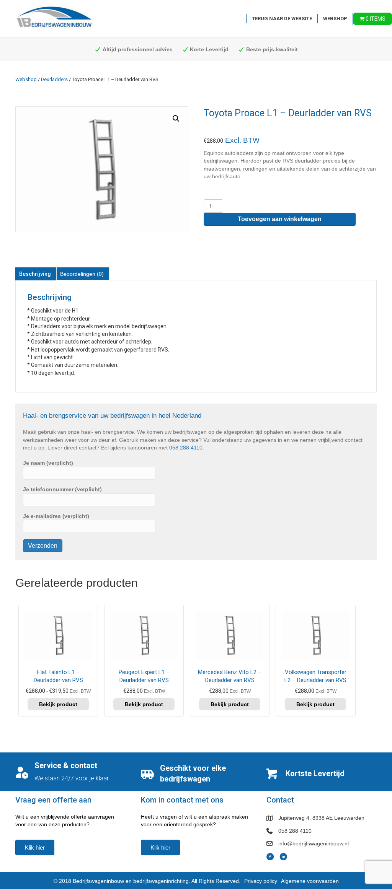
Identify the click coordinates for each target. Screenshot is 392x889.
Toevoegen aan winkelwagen (280, 219)
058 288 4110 (186, 447)
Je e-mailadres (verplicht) (56, 516)
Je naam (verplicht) (48, 463)
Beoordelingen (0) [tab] (82, 274)
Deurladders (54, 79)
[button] (176, 118)
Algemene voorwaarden (310, 881)
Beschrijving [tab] (35, 274)
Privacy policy (260, 881)
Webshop (335, 18)
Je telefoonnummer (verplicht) (62, 489)
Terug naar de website (282, 18)
